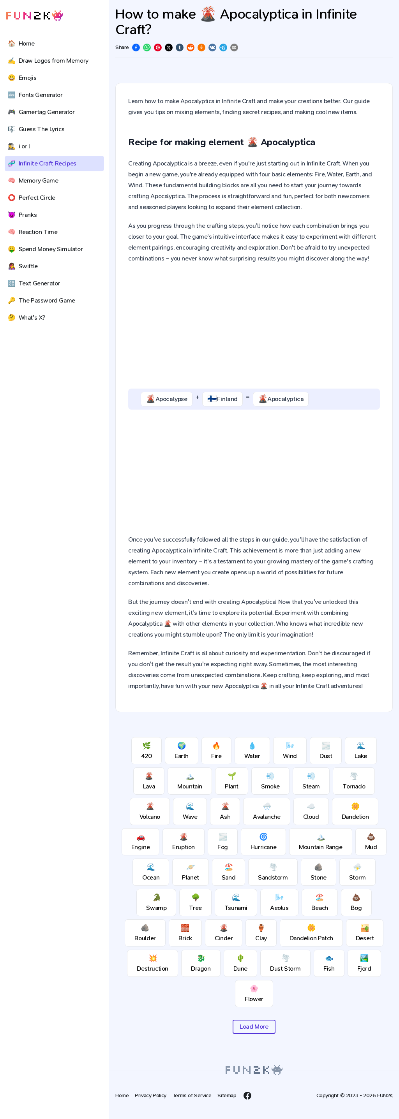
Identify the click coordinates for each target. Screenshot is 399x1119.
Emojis (22, 77)
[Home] (34, 16)
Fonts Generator (35, 95)
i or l (19, 146)
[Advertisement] (254, 326)
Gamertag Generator (41, 112)
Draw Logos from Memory (48, 60)
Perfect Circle (31, 197)
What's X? (26, 317)
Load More (254, 1026)
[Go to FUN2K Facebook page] (247, 1095)
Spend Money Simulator (45, 249)
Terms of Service (192, 1095)
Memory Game (33, 180)
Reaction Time (32, 232)
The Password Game (41, 300)
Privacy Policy (150, 1095)
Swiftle (23, 266)
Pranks (22, 214)
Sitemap (226, 1095)
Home (21, 43)
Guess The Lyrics (36, 129)
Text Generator (34, 283)
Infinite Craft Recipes (42, 163)
